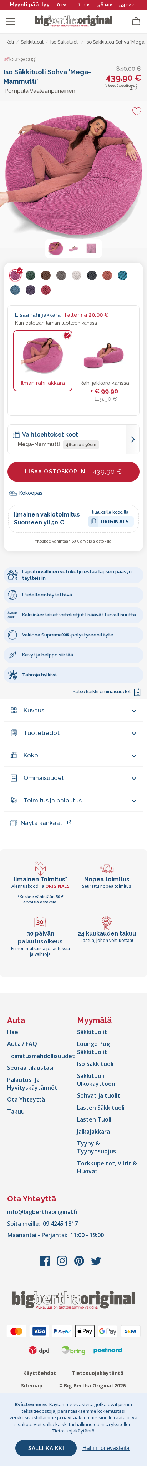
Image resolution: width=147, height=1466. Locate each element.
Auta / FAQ (22, 1044)
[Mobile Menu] (10, 21)
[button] (55, 248)
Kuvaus (34, 710)
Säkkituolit (92, 1032)
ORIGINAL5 (115, 522)
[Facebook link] (45, 1264)
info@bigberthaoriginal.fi (42, 1212)
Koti (10, 42)
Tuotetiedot (42, 732)
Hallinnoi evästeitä (106, 1448)
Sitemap (31, 1385)
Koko (31, 755)
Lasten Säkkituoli (101, 1108)
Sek (130, 5)
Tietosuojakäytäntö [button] (73, 1430)
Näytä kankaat (41, 822)
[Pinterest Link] (80, 1264)
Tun (86, 5)
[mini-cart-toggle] (136, 21)
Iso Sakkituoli (95, 1064)
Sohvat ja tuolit (98, 1095)
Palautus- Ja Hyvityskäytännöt (32, 1084)
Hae (12, 1032)
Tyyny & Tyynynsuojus (96, 1147)
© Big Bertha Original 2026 (92, 1385)
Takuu (16, 1111)
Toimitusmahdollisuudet (41, 1056)
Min (109, 5)
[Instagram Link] (63, 1264)
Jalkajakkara (93, 1131)
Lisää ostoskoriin (73, 471)
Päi (64, 5)
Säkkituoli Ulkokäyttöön (96, 1080)
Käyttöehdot (39, 1373)
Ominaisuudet (44, 777)
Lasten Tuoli (94, 1119)
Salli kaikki (46, 1448)
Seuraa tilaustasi (30, 1068)
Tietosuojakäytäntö (97, 1373)
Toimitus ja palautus (53, 800)
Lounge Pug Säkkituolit (93, 1048)
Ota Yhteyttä (26, 1099)
